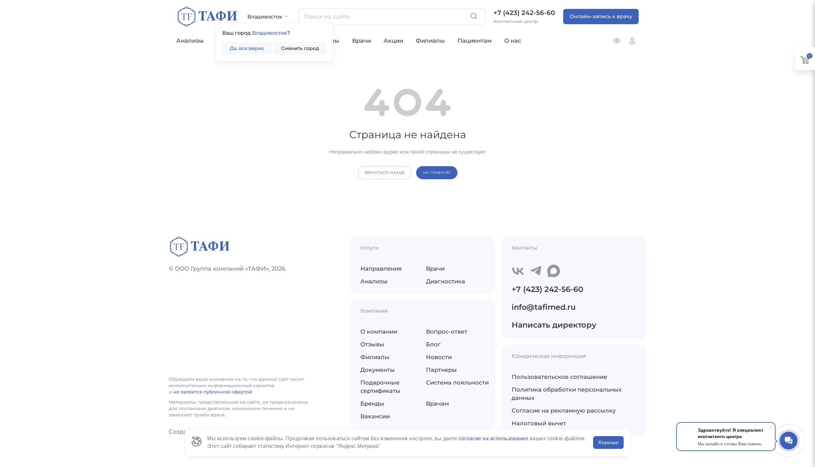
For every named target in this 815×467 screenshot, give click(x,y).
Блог (433, 344)
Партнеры (441, 369)
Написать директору (554, 324)
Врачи (361, 40)
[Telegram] (535, 271)
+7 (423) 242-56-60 (524, 13)
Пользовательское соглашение (559, 376)
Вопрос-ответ (446, 331)
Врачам (437, 403)
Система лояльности (457, 382)
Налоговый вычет (539, 423)
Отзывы (372, 344)
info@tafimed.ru (544, 307)
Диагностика (445, 281)
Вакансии (375, 416)
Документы (377, 369)
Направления (381, 268)
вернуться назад (385, 172)
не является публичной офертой (212, 392)
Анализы (190, 40)
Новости (439, 357)
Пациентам (474, 40)
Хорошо (608, 442)
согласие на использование (494, 438)
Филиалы (430, 40)
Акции (393, 40)
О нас (512, 40)
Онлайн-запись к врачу (601, 16)
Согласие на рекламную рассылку (564, 410)
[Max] (553, 271)
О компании (378, 331)
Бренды (372, 403)
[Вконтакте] (518, 271)
